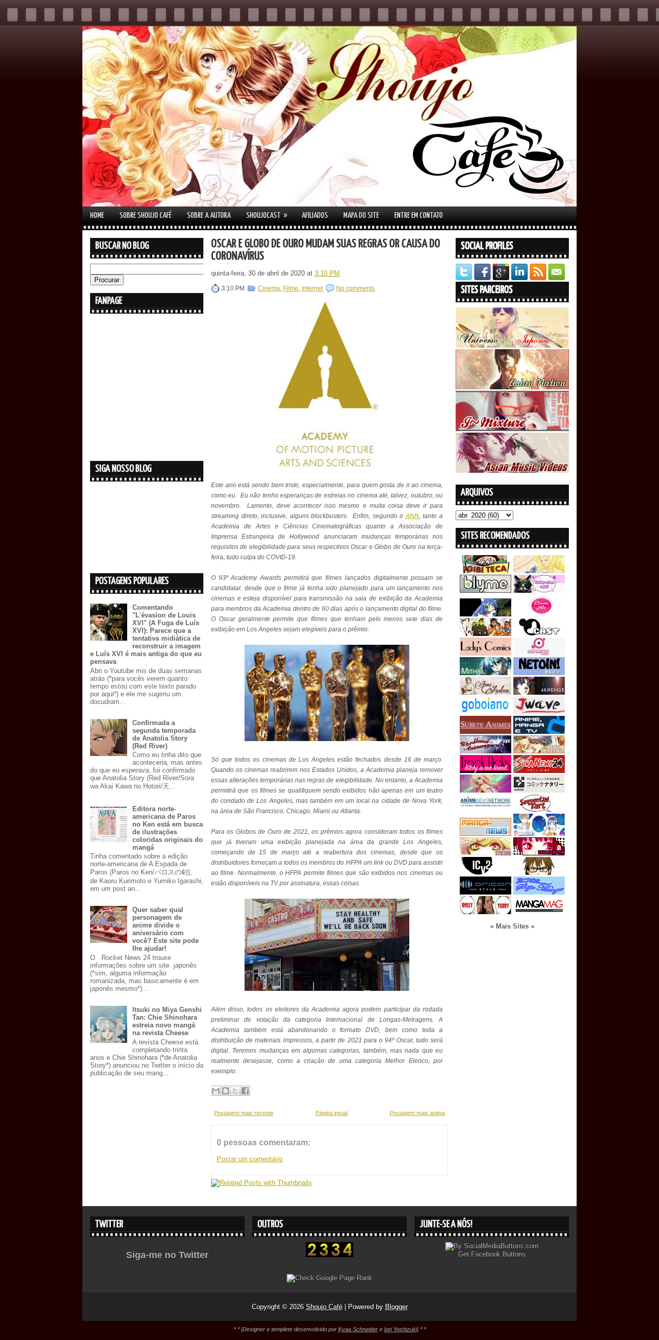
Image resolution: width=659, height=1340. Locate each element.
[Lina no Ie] (539, 571)
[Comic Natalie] (539, 790)
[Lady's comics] (485, 653)
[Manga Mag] (539, 912)
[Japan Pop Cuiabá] (539, 653)
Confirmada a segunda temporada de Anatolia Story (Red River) (164, 734)
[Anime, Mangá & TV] (539, 731)
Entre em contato (418, 215)
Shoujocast (266, 215)
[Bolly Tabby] (485, 912)
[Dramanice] (539, 614)
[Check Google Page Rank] (329, 1278)
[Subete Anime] (485, 731)
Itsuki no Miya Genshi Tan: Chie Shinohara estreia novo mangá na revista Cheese (167, 1021)
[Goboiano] (485, 712)
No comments (355, 288)
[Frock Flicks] (485, 771)
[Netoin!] (539, 673)
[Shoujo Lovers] (539, 833)
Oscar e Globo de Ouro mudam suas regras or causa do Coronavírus (325, 250)
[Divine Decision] (539, 751)
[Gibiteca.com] (485, 571)
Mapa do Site (361, 215)
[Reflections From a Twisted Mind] (485, 634)
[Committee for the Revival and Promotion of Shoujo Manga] (539, 892)
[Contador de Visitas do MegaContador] (329, 1255)
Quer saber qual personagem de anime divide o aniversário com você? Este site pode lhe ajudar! (165, 929)
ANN (412, 516)
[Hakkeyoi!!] (539, 873)
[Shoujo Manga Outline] (485, 853)
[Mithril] (485, 673)
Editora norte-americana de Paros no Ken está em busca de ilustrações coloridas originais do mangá (167, 828)
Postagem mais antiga (417, 1113)
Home (97, 215)
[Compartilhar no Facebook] (245, 1091)
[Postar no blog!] (225, 1091)
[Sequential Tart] (539, 810)
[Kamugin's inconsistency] (485, 790)
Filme (291, 288)
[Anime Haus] (539, 692)
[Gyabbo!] (485, 614)
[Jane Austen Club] (485, 692)
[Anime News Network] (485, 810)
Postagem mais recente (243, 1113)
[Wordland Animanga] (485, 751)
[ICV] (485, 873)
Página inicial (332, 1113)
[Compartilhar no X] (235, 1091)
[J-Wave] (539, 712)
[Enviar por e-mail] (216, 1091)
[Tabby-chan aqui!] (539, 590)
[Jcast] (539, 634)
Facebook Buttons (498, 1254)
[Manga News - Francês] (485, 833)
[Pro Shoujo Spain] (539, 853)
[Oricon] (485, 892)
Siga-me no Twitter (167, 1255)
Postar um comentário (250, 1159)
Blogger (396, 1307)
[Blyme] (485, 590)
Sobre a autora (209, 215)
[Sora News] (539, 771)
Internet (312, 288)
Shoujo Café (324, 1307)
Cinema (269, 288)
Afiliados (315, 215)
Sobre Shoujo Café (145, 215)
